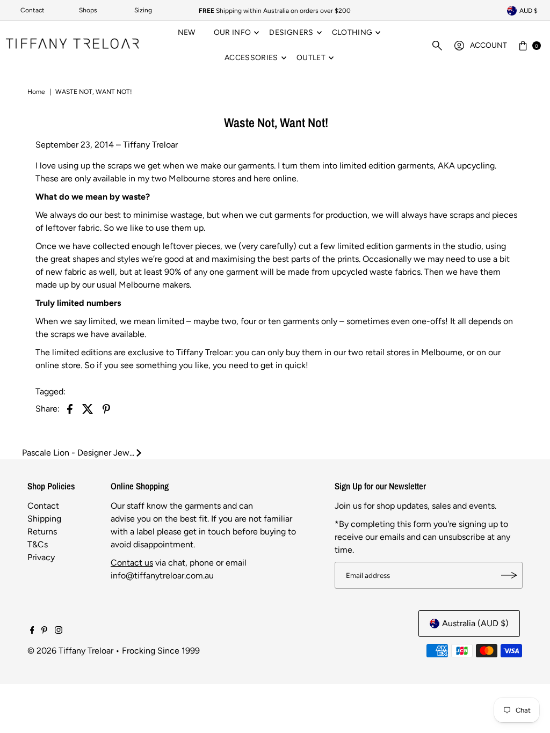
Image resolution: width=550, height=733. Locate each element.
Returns (42, 531)
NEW (187, 32)
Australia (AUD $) (475, 623)
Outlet (310, 57)
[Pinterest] (44, 631)
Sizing (143, 10)
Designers (291, 32)
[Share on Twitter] (88, 408)
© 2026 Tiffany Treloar (70, 651)
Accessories (251, 57)
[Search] (437, 45)
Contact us (132, 563)
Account (488, 45)
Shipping (44, 519)
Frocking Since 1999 (161, 651)
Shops (88, 10)
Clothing (352, 32)
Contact (32, 10)
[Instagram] (58, 631)
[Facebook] (32, 631)
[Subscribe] (509, 575)
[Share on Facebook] (70, 408)
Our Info (232, 32)
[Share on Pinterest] (106, 408)
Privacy (41, 557)
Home (36, 92)
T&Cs (37, 544)
